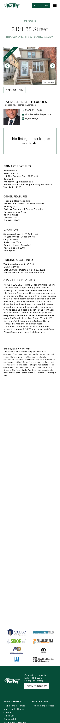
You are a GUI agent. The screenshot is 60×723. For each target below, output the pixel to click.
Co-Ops (7, 712)
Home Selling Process (43, 706)
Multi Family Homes (13, 709)
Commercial (9, 719)
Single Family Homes (14, 706)
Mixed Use (9, 716)
